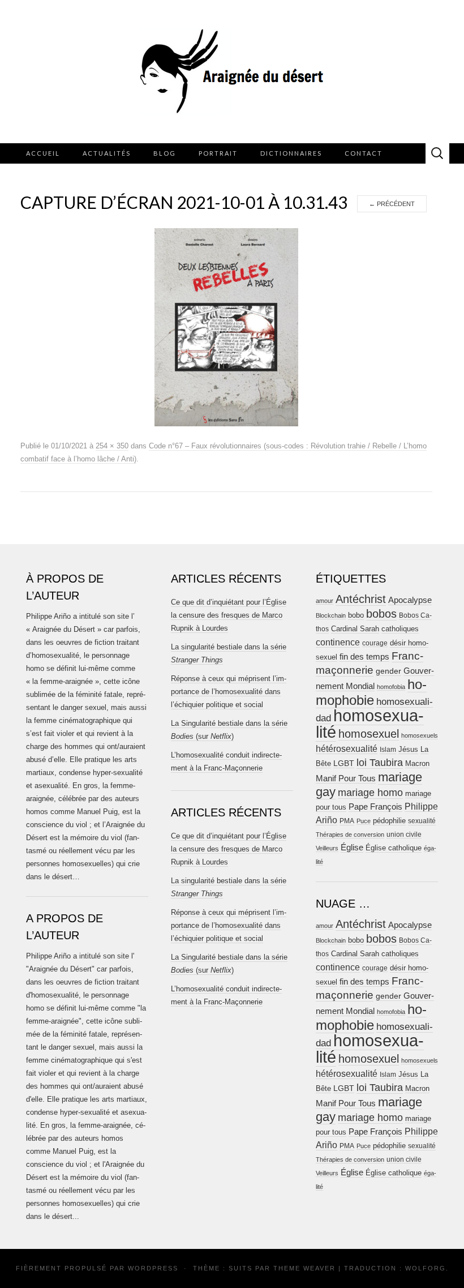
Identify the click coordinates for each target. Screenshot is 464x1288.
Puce (363, 821)
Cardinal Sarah (355, 628)
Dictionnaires (291, 153)
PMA (347, 821)
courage (375, 643)
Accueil (43, 153)
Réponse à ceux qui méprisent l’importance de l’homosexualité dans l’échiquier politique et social (228, 691)
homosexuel (368, 734)
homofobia (391, 686)
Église (352, 847)
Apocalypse (410, 600)
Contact (364, 153)
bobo (356, 615)
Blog (164, 153)
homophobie (371, 692)
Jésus (408, 749)
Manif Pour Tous (346, 778)
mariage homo (370, 792)
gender (388, 671)
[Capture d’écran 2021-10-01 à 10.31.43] (226, 326)
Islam (388, 750)
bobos (381, 613)
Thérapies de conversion (350, 834)
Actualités (107, 153)
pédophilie (389, 820)
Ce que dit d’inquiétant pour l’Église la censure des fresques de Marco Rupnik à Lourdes (228, 615)
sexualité (422, 821)
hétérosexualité (346, 748)
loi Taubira (379, 762)
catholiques (400, 629)
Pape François (375, 806)
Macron (417, 763)
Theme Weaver (304, 1268)
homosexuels (419, 735)
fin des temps (364, 656)
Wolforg (425, 1268)
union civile (404, 834)
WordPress (153, 1268)
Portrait (218, 153)
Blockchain (331, 615)
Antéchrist (361, 599)
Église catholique (394, 848)
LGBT (343, 763)
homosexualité (370, 723)
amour (324, 600)
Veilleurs (327, 848)
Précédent (392, 203)
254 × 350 (112, 446)
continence (338, 642)
